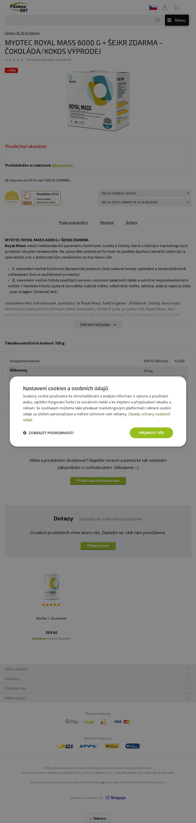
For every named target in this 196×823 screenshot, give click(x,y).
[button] (48, 432)
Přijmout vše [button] (151, 432)
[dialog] (98, 412)
